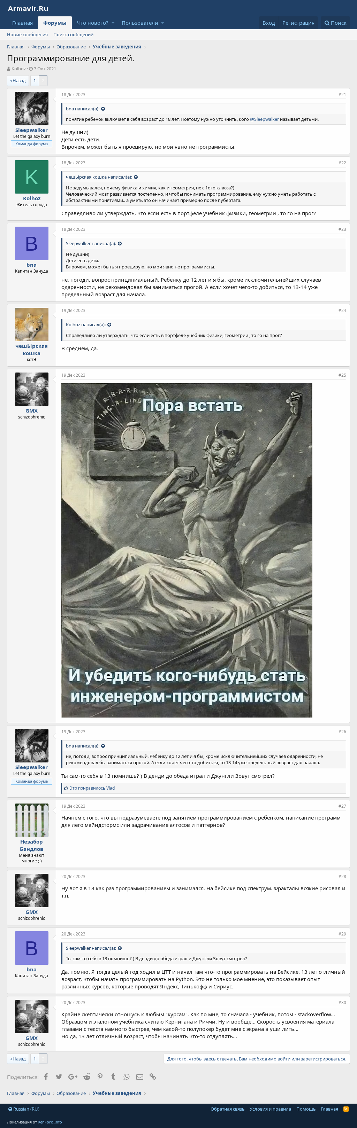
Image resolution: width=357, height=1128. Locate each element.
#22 (342, 163)
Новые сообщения (27, 34)
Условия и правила (270, 1109)
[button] (113, 22)
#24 (342, 310)
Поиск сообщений (73, 34)
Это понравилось (92, 788)
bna (31, 264)
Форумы (55, 22)
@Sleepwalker (264, 119)
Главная (22, 22)
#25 (342, 375)
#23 (342, 229)
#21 (342, 94)
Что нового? (92, 22)
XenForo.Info (50, 1122)
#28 (342, 876)
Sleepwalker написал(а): (91, 243)
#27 (342, 806)
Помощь (306, 1109)
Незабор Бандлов (31, 845)
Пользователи (140, 22)
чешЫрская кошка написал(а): (99, 177)
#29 (342, 934)
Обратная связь (228, 1109)
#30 (342, 1002)
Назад (19, 80)
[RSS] (346, 1109)
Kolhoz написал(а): (86, 324)
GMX (31, 410)
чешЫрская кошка (31, 349)
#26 (342, 732)
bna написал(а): (82, 108)
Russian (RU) (25, 1109)
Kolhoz (19, 68)
